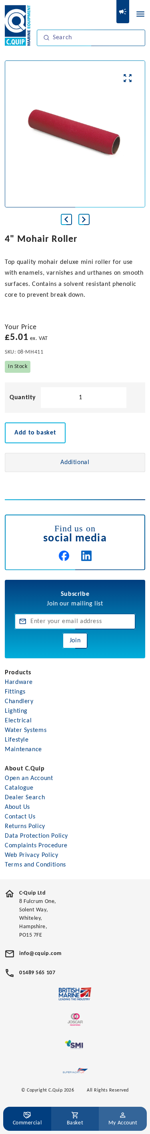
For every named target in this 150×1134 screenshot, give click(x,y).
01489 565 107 (37, 973)
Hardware (19, 682)
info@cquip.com (40, 954)
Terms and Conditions (35, 865)
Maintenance (23, 749)
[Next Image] (84, 219)
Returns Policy (25, 826)
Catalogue (19, 788)
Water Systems (25, 730)
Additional (74, 462)
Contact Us (20, 817)
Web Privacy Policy (31, 855)
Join (75, 640)
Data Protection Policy (36, 836)
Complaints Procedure (36, 845)
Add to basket (35, 433)
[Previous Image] (66, 219)
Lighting (16, 711)
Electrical (18, 721)
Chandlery (19, 701)
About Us (17, 807)
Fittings (15, 692)
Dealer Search (25, 797)
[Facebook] (64, 556)
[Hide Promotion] (122, 11)
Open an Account (29, 778)
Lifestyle (17, 740)
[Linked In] (86, 556)
